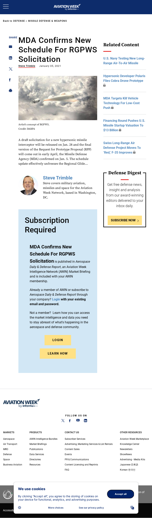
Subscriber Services (75, 439)
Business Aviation (12, 464)
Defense (19, 21)
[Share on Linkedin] (9, 58)
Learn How (58, 353)
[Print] (9, 91)
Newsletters (126, 449)
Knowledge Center (129, 444)
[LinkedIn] (85, 421)
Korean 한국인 (127, 469)
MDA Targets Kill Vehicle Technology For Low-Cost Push (121, 103)
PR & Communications (77, 459)
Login (57, 340)
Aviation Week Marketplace (134, 439)
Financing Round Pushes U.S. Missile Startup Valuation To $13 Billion (124, 125)
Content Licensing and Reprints (81, 464)
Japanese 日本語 (129, 464)
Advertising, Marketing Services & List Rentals (89, 444)
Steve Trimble (26, 66)
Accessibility (10, 510)
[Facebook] (70, 421)
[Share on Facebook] (9, 80)
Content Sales (72, 449)
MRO (5, 449)
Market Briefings (38, 444)
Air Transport (10, 444)
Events (68, 454)
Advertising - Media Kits (132, 459)
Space (6, 459)
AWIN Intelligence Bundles (43, 439)
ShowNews (126, 454)
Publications (36, 449)
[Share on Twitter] (9, 69)
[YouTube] (78, 421)
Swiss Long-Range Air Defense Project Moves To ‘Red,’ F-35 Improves (122, 147)
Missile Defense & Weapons (47, 21)
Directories (35, 459)
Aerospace (8, 439)
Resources (34, 464)
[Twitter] (63, 421)
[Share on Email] (9, 47)
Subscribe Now (123, 220)
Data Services (36, 454)
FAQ (67, 469)
